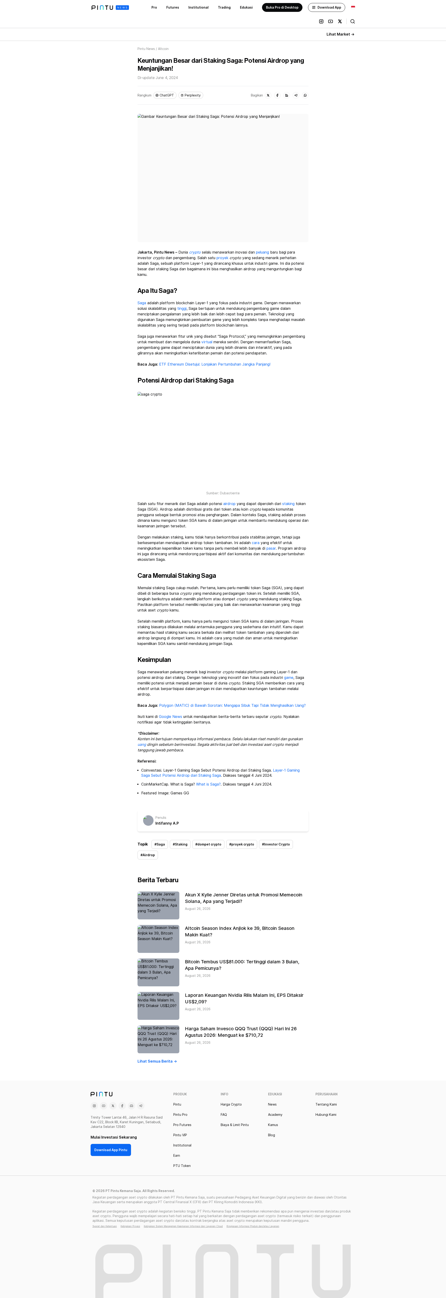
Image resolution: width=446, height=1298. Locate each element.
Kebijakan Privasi (130, 1226)
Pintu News (146, 49)
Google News (170, 716)
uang (142, 744)
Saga (142, 303)
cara (255, 543)
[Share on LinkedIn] (286, 95)
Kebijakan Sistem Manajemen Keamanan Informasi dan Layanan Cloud (183, 1226)
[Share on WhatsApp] (305, 95)
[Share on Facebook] (277, 95)
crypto (195, 252)
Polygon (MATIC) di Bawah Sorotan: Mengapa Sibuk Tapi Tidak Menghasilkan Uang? (232, 705)
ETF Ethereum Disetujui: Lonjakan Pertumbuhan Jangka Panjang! (214, 364)
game (288, 677)
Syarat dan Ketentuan (104, 1226)
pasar (271, 548)
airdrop (229, 504)
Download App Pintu (110, 1150)
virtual (206, 342)
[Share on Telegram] (296, 95)
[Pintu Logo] (110, 7)
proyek (222, 258)
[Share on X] (268, 95)
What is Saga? (208, 784)
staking (288, 504)
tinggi (182, 308)
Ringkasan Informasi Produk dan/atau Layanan (252, 1226)
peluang (262, 252)
